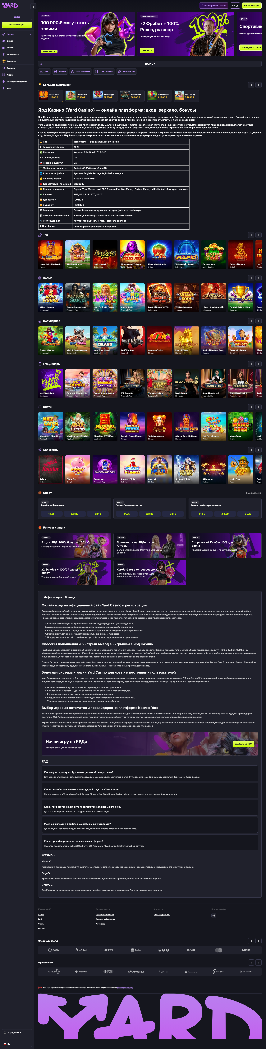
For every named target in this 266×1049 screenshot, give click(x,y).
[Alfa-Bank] (81, 950)
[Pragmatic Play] (54, 972)
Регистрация (16, 24)
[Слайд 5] (120, 55)
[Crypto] (164, 950)
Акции (41, 914)
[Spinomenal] (191, 972)
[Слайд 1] (85, 55)
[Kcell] (191, 950)
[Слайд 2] (92, 55)
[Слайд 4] (108, 55)
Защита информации (105, 919)
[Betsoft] (109, 972)
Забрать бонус (243, 744)
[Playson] (246, 972)
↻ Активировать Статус (214, 5)
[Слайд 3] (100, 55)
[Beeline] (136, 950)
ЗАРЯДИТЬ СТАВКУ (179, 47)
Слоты (41, 924)
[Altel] (109, 950)
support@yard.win (162, 914)
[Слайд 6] (131, 55)
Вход (17, 17)
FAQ (40, 919)
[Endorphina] (219, 972)
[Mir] (246, 950)
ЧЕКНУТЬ (75, 50)
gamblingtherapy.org (125, 988)
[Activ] (54, 950)
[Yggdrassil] (81, 972)
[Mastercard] (219, 950)
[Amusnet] (136, 972)
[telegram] (213, 915)
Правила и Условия (105, 914)
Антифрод (100, 924)
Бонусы (41, 928)
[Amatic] (164, 972)
